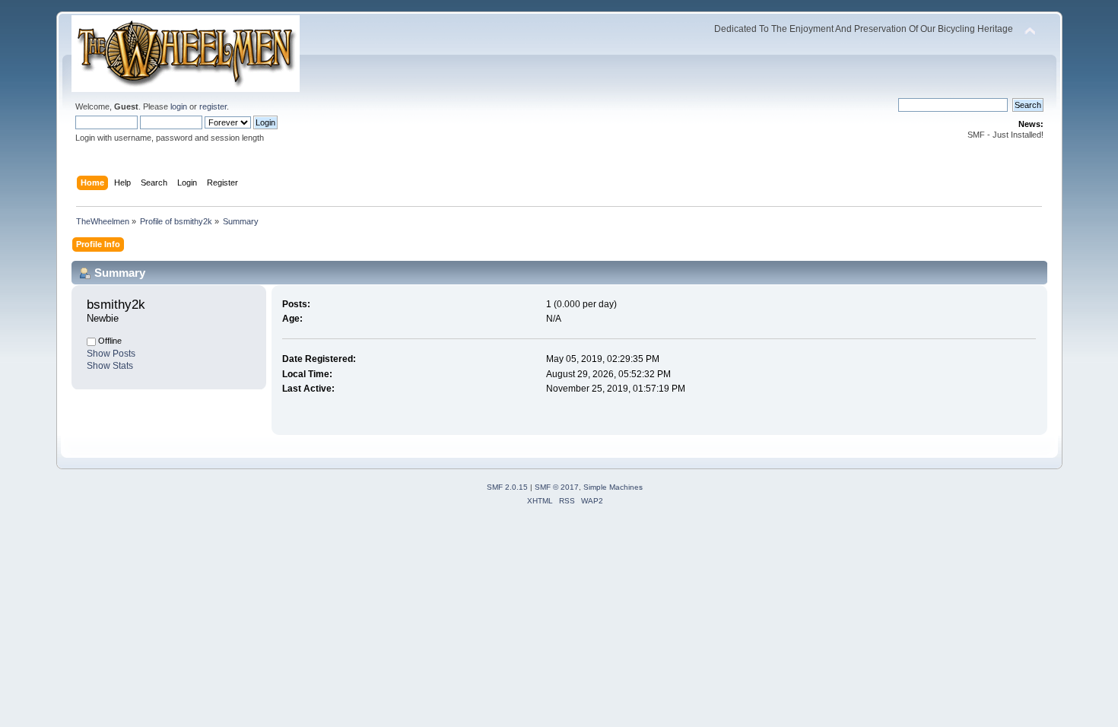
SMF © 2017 (557, 487)
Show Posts (111, 353)
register (213, 106)
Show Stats (110, 365)
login (178, 106)
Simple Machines (613, 487)
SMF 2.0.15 (507, 487)
